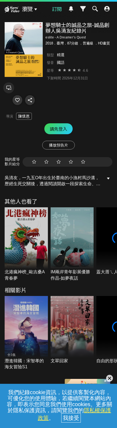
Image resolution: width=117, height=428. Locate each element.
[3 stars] (59, 162)
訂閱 (57, 8)
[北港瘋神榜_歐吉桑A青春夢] (26, 244)
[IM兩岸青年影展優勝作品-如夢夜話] (72, 244)
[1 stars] (34, 162)
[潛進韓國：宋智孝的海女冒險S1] (26, 333)
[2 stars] (46, 162)
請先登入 (58, 128)
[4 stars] (71, 162)
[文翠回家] (72, 330)
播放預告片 (58, 145)
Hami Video (12, 10)
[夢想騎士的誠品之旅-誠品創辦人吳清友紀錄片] (17, 100)
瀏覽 (27, 9)
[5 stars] (83, 162)
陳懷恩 (24, 116)
